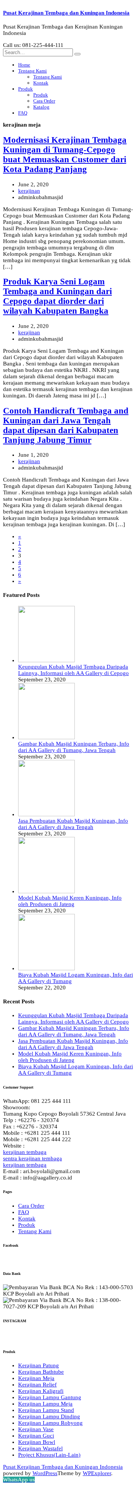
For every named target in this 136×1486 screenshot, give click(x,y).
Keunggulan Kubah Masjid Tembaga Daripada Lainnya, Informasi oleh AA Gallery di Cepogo (73, 670)
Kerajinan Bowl (36, 1442)
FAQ (22, 113)
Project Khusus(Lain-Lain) (49, 1455)
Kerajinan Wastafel (40, 1448)
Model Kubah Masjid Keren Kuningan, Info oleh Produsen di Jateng (70, 901)
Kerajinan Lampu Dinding (49, 1417)
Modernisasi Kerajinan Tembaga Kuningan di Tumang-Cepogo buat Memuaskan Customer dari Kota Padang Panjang (65, 154)
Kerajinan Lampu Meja (45, 1404)
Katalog (41, 107)
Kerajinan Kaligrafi (40, 1391)
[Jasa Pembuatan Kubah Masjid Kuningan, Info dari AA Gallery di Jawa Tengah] (46, 814)
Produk (25, 89)
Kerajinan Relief (37, 1385)
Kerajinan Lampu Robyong (50, 1423)
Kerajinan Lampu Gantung (49, 1397)
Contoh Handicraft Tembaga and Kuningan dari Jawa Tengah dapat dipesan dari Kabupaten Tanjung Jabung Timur (65, 425)
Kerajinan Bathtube (41, 1372)
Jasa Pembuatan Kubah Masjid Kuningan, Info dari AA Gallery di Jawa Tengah (73, 824)
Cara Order (44, 101)
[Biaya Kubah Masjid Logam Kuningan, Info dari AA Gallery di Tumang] (46, 968)
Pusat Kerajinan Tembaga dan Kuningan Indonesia (66, 13)
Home (24, 65)
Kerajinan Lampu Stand (46, 1410)
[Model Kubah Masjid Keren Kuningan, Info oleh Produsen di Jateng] (46, 891)
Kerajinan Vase (36, 1429)
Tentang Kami (32, 71)
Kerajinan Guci (36, 1436)
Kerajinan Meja (36, 1378)
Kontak (40, 83)
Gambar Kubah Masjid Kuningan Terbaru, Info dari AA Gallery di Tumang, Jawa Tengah (73, 747)
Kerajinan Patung (38, 1365)
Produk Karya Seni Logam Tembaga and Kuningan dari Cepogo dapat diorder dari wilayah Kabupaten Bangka (57, 296)
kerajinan (29, 191)
